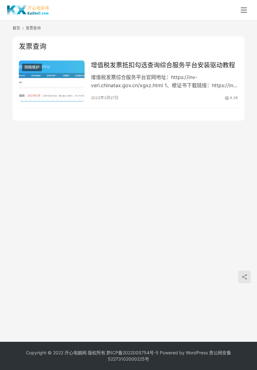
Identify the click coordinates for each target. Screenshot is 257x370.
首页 (16, 28)
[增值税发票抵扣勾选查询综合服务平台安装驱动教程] (52, 81)
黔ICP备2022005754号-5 (133, 352)
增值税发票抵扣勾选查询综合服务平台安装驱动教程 (163, 65)
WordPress (197, 352)
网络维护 (31, 67)
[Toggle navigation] (243, 10)
